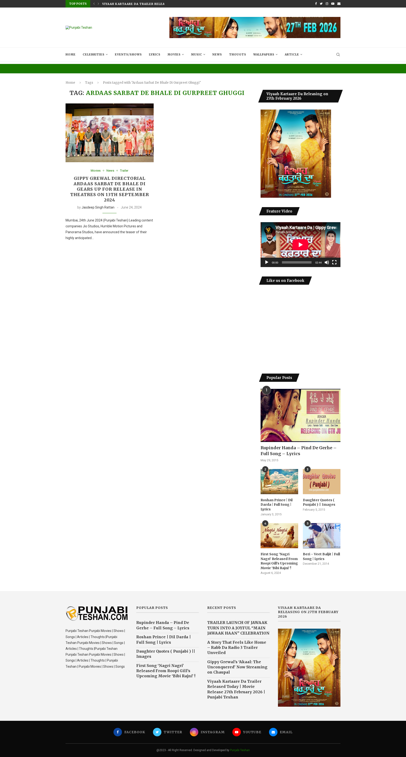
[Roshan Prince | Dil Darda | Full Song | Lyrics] (279, 481)
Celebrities (94, 54)
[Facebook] (316, 4)
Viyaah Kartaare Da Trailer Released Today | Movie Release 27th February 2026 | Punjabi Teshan (236, 689)
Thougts (237, 54)
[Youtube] (332, 4)
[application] (300, 244)
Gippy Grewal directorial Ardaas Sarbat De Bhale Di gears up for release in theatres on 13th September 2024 (109, 189)
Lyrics (154, 54)
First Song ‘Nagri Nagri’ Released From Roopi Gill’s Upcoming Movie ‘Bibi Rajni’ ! (279, 561)
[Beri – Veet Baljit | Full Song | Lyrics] (321, 535)
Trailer (124, 170)
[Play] (266, 262)
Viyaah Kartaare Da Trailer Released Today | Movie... (152, 4)
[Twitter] (321, 4)
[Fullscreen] (334, 262)
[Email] (338, 4)
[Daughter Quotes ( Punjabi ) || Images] (321, 481)
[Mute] (326, 262)
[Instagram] (327, 4)
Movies (174, 54)
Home (71, 54)
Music (196, 54)
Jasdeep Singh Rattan (98, 207)
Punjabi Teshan (240, 750)
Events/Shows (128, 54)
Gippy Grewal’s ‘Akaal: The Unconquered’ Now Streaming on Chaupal (237, 667)
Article (292, 54)
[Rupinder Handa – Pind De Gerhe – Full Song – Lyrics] (300, 415)
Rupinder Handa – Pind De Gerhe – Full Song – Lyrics (299, 450)
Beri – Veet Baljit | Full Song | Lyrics (321, 556)
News (217, 54)
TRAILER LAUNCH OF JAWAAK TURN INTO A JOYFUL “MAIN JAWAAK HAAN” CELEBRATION (238, 627)
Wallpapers (263, 54)
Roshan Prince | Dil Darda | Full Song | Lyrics (277, 504)
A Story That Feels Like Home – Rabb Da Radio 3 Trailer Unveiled (236, 647)
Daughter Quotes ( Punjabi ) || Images (319, 502)
